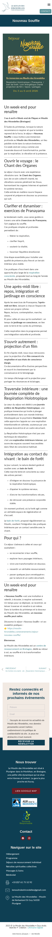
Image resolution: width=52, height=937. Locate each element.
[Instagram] (29, 838)
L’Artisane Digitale (35, 928)
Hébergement (12, 854)
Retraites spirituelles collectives (21, 866)
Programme (11, 858)
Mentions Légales (20, 934)
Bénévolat (11, 875)
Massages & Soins (14, 871)
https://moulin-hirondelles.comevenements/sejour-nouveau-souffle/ (21, 631)
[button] (49, 4)
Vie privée (35, 934)
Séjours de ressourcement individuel (23, 862)
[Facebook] (23, 838)
